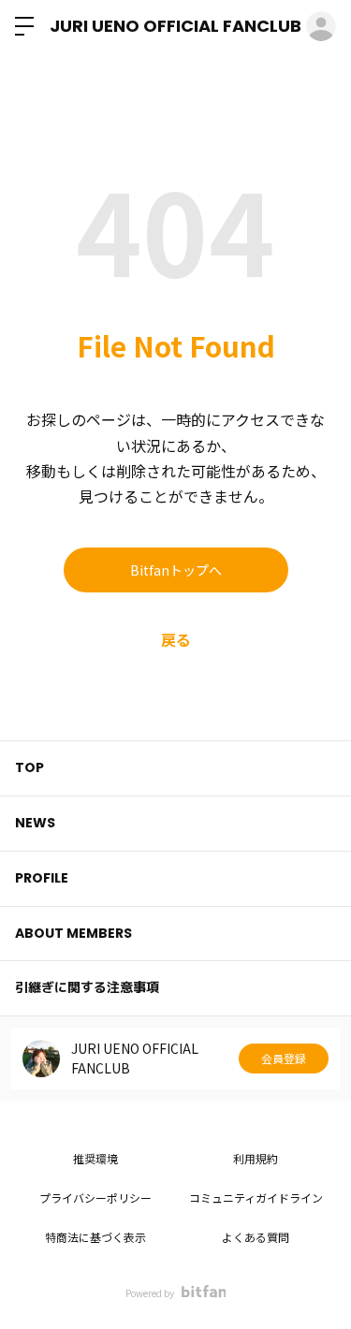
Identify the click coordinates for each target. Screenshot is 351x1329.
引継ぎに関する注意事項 (87, 987)
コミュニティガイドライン (256, 1197)
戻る (176, 639)
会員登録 (283, 1058)
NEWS (35, 822)
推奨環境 (95, 1158)
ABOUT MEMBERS (73, 933)
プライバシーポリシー (95, 1197)
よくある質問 (255, 1237)
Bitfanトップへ (176, 570)
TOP (29, 767)
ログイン (321, 26)
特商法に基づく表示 (95, 1237)
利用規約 (255, 1158)
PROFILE (41, 878)
